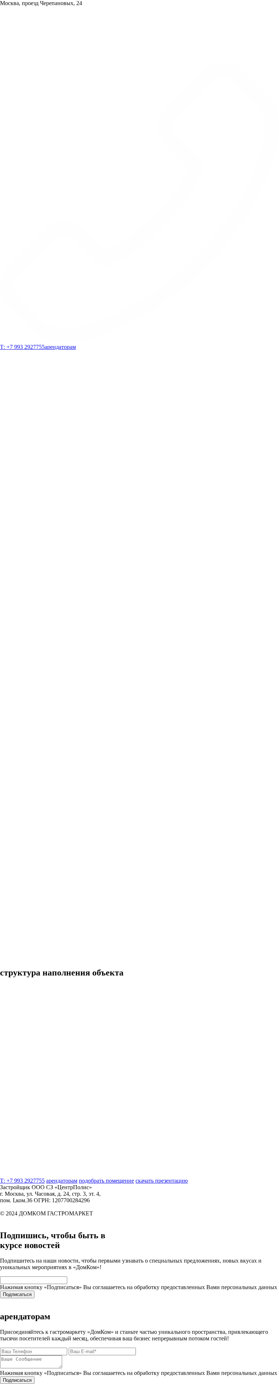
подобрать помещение (60, 1210)
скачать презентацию (115, 1210)
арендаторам (60, 347)
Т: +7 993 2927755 (22, 1197)
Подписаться (17, 1177)
